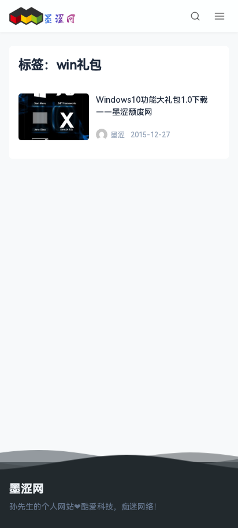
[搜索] (195, 16)
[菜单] (219, 16)
